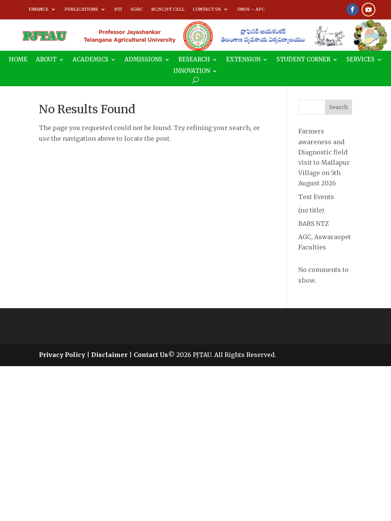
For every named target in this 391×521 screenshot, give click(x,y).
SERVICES (360, 60)
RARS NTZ (313, 223)
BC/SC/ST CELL (167, 9)
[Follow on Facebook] (352, 9)
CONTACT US (207, 9)
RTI (118, 9)
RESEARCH (194, 60)
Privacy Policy (62, 355)
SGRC (137, 9)
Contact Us (151, 355)
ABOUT (46, 60)
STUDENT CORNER (303, 60)
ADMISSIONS (143, 60)
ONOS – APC (251, 9)
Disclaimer (109, 355)
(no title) (311, 210)
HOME (18, 60)
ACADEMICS (90, 60)
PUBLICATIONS (81, 9)
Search (338, 107)
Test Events (316, 197)
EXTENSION (243, 60)
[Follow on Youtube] (368, 9)
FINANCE (38, 9)
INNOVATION (191, 71)
